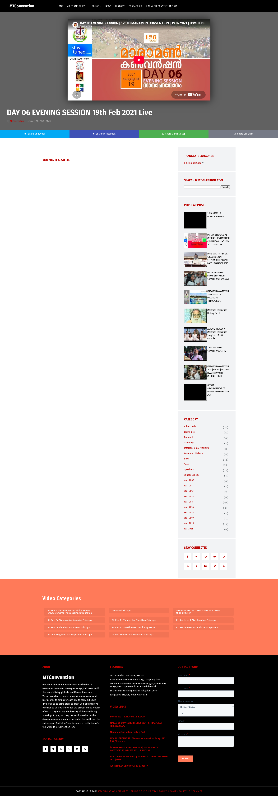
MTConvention (17, 121)
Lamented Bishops (193, 453)
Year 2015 (189, 501)
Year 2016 (189, 507)
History (120, 6)
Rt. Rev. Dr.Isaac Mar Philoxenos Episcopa (197, 627)
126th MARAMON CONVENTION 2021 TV (216, 349)
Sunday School (191, 474)
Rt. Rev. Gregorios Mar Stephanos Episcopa (69, 634)
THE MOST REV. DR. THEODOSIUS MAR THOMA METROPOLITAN (198, 611)
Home (60, 6)
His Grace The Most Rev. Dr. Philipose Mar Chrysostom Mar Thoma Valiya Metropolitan (69, 611)
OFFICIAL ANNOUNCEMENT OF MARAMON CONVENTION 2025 (218, 390)
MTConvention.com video (113, 791)
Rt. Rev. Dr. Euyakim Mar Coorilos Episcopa (133, 627)
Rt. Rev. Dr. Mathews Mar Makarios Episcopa (69, 620)
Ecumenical (189, 431)
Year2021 (188, 528)
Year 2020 (189, 523)
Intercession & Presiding (196, 447)
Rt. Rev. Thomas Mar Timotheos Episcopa (132, 634)
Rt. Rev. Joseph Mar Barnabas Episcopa (196, 620)
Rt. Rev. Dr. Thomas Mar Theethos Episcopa (134, 620)
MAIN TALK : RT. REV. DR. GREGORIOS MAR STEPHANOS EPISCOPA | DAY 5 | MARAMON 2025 (217, 258)
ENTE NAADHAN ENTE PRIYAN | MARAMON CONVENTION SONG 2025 (218, 275)
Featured (188, 437)
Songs (95, 6)
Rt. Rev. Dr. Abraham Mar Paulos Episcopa (68, 627)
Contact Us (135, 6)
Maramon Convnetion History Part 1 (217, 312)
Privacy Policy (157, 791)
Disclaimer (195, 791)
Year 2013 (189, 490)
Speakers (189, 469)
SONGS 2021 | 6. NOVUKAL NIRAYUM (215, 215)
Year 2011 (188, 485)
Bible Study (190, 426)
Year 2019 (189, 517)
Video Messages (76, 6)
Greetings (189, 442)
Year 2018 (189, 512)
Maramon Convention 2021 (161, 6)
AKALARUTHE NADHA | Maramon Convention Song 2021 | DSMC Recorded (217, 333)
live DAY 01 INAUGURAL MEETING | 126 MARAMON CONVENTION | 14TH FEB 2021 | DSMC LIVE (218, 240)
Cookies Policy (177, 791)
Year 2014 (189, 496)
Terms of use (139, 791)
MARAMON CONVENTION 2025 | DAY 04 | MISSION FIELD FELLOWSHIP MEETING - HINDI (218, 371)
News (108, 6)
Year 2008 (189, 480)
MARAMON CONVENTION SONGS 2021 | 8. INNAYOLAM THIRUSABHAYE (218, 296)
